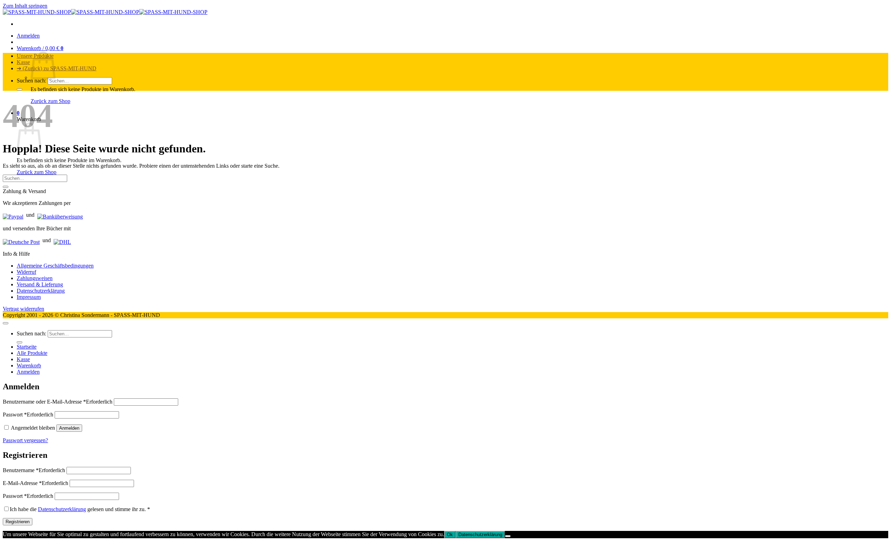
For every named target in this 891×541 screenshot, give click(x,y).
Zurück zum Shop (36, 172)
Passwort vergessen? (25, 440)
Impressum (29, 297)
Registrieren (18, 521)
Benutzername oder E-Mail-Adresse (57, 402)
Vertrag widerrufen (23, 309)
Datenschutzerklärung (41, 291)
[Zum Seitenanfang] (5, 323)
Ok (450, 534)
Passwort (28, 414)
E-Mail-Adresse (35, 483)
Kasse (23, 62)
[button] (28, 36)
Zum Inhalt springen (25, 6)
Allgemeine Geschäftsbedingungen (55, 266)
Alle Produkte (32, 353)
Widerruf (26, 272)
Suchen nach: (31, 80)
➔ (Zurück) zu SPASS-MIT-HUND (56, 68)
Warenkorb (29, 365)
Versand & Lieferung (40, 284)
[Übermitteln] (19, 89)
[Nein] (508, 536)
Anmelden (69, 428)
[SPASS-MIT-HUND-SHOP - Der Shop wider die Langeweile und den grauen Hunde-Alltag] (105, 12)
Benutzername (34, 470)
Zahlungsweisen (35, 278)
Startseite (27, 347)
